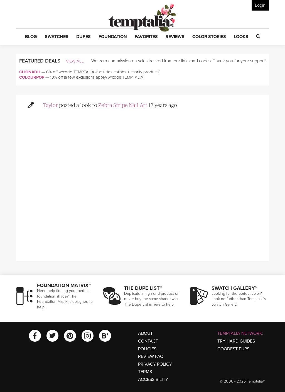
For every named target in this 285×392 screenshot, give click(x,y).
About (145, 333)
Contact (148, 341)
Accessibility (153, 379)
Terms (145, 371)
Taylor (50, 105)
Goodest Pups (233, 349)
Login (260, 5)
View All (75, 61)
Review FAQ (150, 356)
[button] (31, 37)
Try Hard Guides (236, 341)
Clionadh (29, 71)
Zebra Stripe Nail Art (122, 105)
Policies (147, 349)
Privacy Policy (155, 364)
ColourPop (31, 77)
